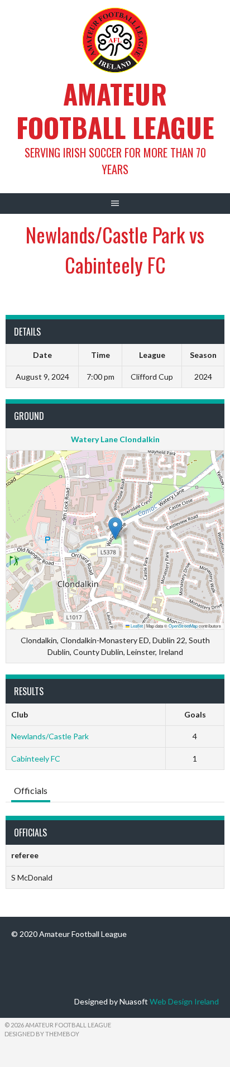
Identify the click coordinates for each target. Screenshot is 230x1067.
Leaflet (136, 626)
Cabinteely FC (35, 758)
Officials (30, 790)
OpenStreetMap (183, 626)
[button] (115, 528)
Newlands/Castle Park (50, 736)
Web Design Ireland (184, 1001)
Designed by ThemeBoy (41, 1033)
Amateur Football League (115, 110)
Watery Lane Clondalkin (115, 439)
